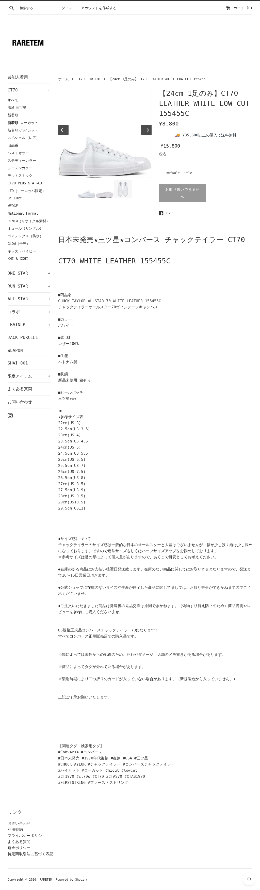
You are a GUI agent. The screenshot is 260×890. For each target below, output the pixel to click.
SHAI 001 (18, 363)
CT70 (29, 90)
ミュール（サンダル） (25, 228)
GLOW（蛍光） (19, 244)
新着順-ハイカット (23, 130)
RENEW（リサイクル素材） (29, 221)
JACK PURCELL (23, 337)
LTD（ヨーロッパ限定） (27, 191)
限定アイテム (29, 376)
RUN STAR (29, 286)
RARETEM (46, 879)
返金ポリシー (19, 848)
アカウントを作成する (99, 8)
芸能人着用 (18, 77)
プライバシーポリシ (25, 835)
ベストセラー (18, 153)
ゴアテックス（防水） (25, 236)
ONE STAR (29, 273)
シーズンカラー (20, 168)
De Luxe (15, 198)
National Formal (23, 213)
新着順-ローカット (23, 123)
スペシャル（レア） (24, 138)
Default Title (179, 173)
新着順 (13, 115)
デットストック (20, 175)
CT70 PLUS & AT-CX (25, 183)
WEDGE (13, 206)
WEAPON (15, 350)
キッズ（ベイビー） (24, 251)
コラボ (29, 311)
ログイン (65, 8)
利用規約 (15, 829)
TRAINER (29, 324)
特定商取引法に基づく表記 (30, 854)
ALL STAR (29, 298)
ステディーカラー (22, 160)
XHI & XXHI (18, 259)
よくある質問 (20, 388)
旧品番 (13, 145)
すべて (13, 100)
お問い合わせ (20, 401)
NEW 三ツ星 (17, 107)
